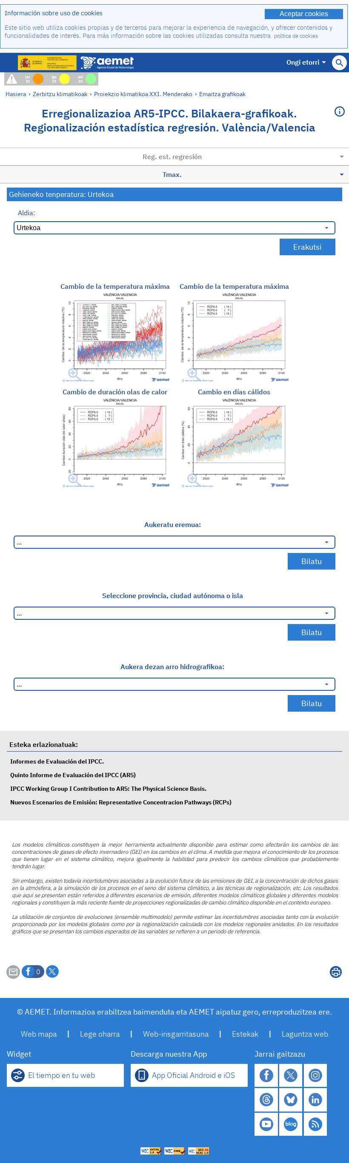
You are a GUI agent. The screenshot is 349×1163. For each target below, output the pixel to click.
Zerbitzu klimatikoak (60, 94)
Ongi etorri (302, 62)
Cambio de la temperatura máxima (115, 286)
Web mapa (39, 1034)
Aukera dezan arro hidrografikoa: (172, 666)
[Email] (13, 976)
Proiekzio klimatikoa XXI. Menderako (143, 94)
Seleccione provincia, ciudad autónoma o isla (172, 595)
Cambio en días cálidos (234, 392)
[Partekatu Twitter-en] (52, 971)
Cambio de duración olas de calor (115, 392)
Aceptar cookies (304, 13)
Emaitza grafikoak (222, 94)
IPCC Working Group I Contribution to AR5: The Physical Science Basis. (108, 788)
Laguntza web (305, 1034)
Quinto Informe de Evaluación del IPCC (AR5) (73, 775)
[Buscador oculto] (339, 62)
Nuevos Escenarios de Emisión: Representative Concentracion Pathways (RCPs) (121, 802)
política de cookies (296, 36)
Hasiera (16, 94)
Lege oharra (100, 1034)
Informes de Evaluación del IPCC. (57, 761)
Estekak (245, 1034)
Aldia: (26, 212)
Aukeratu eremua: (172, 524)
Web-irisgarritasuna (176, 1034)
